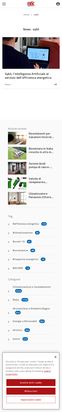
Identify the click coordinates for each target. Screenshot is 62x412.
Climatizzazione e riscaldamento (32, 288)
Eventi (20, 339)
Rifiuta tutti (31, 391)
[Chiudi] (55, 357)
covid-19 (22, 241)
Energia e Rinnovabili (28, 321)
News (8, 84)
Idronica (21, 330)
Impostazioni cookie (31, 399)
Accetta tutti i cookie (31, 382)
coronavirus (24, 250)
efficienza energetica (30, 224)
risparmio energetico (29, 259)
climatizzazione (26, 232)
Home (27, 14)
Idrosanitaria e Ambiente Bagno (31, 310)
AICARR (21, 268)
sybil (36, 14)
